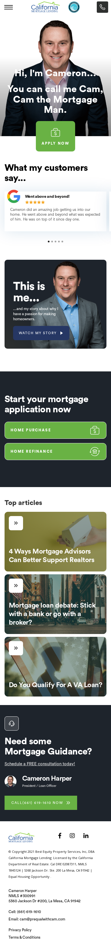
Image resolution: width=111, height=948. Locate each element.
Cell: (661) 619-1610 (25, 912)
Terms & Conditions (24, 937)
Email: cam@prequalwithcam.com (37, 919)
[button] (8, 7)
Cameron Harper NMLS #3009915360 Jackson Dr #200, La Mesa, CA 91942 (45, 896)
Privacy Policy (20, 930)
